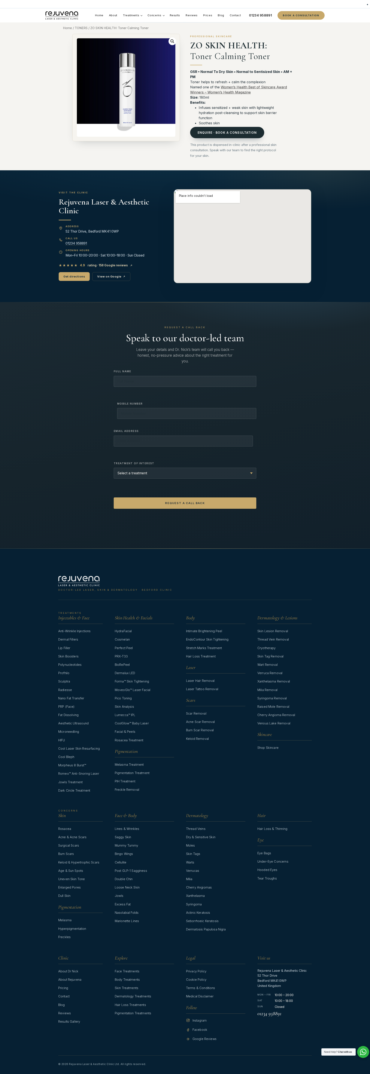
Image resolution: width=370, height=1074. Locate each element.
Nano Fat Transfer (71, 698)
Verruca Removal (269, 673)
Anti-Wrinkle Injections (74, 631)
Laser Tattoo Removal (202, 689)
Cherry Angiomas (199, 887)
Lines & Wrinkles (127, 829)
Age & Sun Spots (70, 871)
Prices (207, 15)
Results (175, 15)
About (113, 15)
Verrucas (192, 871)
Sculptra (64, 681)
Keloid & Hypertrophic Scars (78, 862)
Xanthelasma (195, 896)
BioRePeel (122, 665)
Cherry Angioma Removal (276, 715)
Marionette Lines (127, 921)
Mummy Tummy (126, 845)
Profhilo (63, 673)
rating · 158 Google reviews (93, 265)
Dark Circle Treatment (74, 790)
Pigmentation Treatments (133, 1013)
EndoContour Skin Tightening (207, 639)
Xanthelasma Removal (273, 681)
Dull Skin (64, 896)
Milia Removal (267, 690)
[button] (172, 41)
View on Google (109, 276)
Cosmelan (122, 639)
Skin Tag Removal (270, 656)
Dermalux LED (125, 673)
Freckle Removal (127, 790)
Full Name (122, 371)
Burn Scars (66, 854)
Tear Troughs (267, 878)
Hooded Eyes (267, 870)
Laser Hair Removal (200, 681)
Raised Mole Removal (273, 707)
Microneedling (68, 732)
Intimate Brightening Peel (204, 631)
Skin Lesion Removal (272, 631)
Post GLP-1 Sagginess (131, 871)
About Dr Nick (68, 971)
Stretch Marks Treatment (204, 648)
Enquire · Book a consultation (227, 132)
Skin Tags (193, 854)
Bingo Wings (124, 854)
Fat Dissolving (68, 715)
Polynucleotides (70, 665)
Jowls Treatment (70, 782)
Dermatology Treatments (133, 996)
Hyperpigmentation (72, 929)
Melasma (65, 920)
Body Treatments (127, 980)
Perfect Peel (124, 648)
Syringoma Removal (272, 698)
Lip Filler (64, 648)
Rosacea (64, 829)
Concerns (154, 15)
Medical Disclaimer (200, 996)
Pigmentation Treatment (132, 773)
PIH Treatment (125, 781)
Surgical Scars (68, 845)
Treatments (131, 15)
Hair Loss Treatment (201, 656)
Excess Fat (123, 904)
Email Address (126, 431)
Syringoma (194, 904)
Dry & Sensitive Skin (200, 837)
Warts (190, 862)
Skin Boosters (68, 656)
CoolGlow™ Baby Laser (132, 723)
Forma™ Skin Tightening (132, 681)
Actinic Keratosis (198, 913)
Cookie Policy (196, 980)
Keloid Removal (197, 739)
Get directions (74, 276)
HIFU (61, 740)
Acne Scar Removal (200, 722)
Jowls (119, 896)
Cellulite (120, 862)
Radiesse (65, 690)
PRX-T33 (121, 656)
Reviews (191, 15)
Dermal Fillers (68, 639)
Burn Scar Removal (200, 730)
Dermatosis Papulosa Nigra (206, 929)
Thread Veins (196, 829)
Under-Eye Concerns (272, 861)
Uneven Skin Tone (71, 879)
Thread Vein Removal (273, 639)
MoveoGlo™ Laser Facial (132, 690)
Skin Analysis (124, 707)
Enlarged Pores (69, 887)
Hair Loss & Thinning (272, 829)
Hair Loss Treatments (130, 1005)
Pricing (63, 988)
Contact (235, 15)
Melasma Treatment (129, 765)
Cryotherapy (266, 648)
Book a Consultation (301, 15)
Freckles (64, 937)
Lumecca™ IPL (125, 715)
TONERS (81, 28)
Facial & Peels (125, 732)
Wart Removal (267, 665)
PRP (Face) (66, 707)
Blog (221, 15)
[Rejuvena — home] (61, 15)
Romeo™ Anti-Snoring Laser (78, 774)
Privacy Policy (196, 971)
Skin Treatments (126, 988)
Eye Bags (264, 853)
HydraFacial (123, 631)
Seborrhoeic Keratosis (202, 921)
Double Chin (124, 879)
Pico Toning (123, 698)
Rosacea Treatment (129, 740)
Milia (189, 879)
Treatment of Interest (134, 463)
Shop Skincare (268, 748)
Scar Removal (196, 713)
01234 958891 (260, 15)
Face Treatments (127, 971)
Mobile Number (130, 403)
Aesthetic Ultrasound (73, 723)
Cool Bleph (66, 757)
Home (99, 15)
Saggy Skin (123, 837)
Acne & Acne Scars (72, 837)
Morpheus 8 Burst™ (72, 765)
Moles (190, 845)
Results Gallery (69, 1022)
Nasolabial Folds (127, 913)
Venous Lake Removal (273, 723)
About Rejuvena (69, 980)
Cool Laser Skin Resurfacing (79, 749)
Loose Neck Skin (127, 887)
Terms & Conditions (200, 988)
